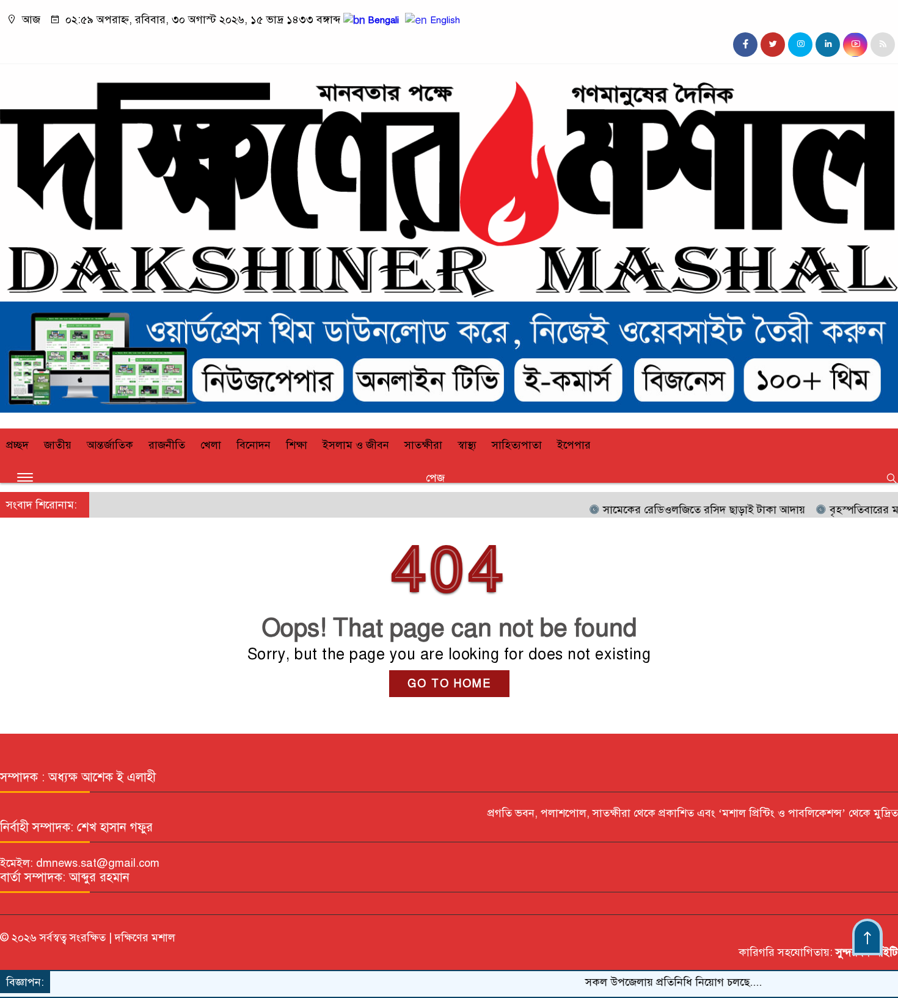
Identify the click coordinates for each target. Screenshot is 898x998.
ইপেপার (574, 445)
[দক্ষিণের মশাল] (449, 294)
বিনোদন (253, 445)
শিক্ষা (296, 445)
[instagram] (800, 44)
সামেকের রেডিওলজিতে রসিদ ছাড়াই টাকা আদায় (679, 509)
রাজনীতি (166, 445)
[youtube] (855, 44)
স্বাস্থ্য (467, 445)
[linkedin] (828, 44)
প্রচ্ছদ (17, 445)
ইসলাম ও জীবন (356, 445)
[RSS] (883, 44)
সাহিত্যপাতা (517, 445)
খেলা (210, 445)
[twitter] (773, 44)
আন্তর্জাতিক (110, 445)
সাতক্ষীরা (423, 445)
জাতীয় (57, 445)
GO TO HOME (449, 683)
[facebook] (745, 44)
